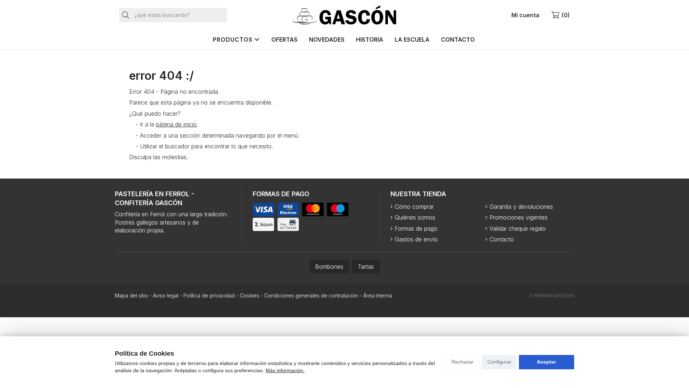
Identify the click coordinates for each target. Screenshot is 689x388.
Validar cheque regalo (517, 228)
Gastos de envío (416, 239)
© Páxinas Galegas (552, 295)
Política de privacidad (209, 295)
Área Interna (377, 295)
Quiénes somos (415, 217)
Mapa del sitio (131, 295)
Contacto (501, 239)
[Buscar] (126, 15)
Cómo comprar (414, 206)
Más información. (285, 370)
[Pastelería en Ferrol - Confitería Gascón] (344, 15)
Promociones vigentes (518, 217)
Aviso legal (165, 295)
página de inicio (176, 124)
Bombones (329, 266)
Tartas (366, 266)
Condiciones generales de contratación (311, 295)
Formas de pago (416, 228)
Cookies (249, 295)
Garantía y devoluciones (521, 206)
